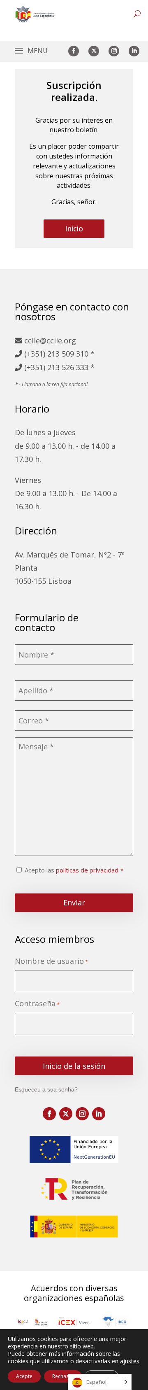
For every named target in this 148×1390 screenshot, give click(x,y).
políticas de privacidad (87, 870)
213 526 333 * (71, 367)
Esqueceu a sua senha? (46, 1089)
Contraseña (37, 1003)
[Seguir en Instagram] (114, 51)
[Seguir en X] (93, 51)
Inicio (74, 228)
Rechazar (63, 1376)
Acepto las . (72, 870)
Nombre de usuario (51, 961)
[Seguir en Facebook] (73, 51)
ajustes (129, 1361)
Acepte (24, 1376)
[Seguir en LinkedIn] (134, 51)
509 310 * (78, 354)
